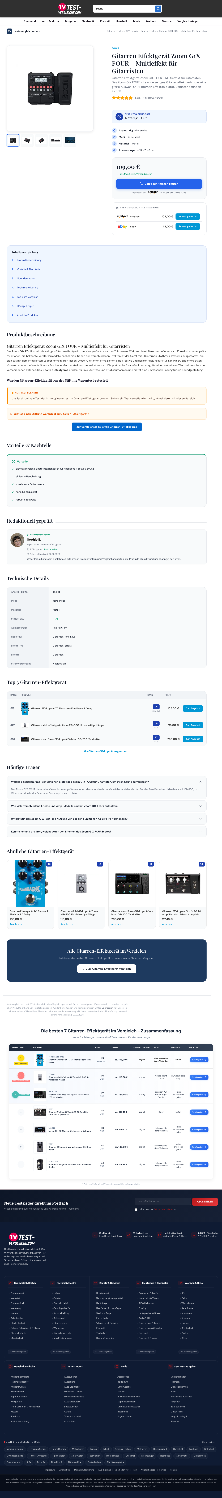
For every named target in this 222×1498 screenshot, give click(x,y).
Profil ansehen (51, 549)
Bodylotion (94, 1456)
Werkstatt (16, 1298)
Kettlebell (209, 1449)
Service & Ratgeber (185, 1366)
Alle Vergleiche (208, 1442)
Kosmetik (101, 1328)
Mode (136, 21)
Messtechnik (17, 1338)
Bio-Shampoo (112, 1456)
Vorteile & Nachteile (28, 269)
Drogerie (70, 21)
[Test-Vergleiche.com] (21, 1239)
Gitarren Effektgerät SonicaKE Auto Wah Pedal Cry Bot (70, 1165)
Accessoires (123, 1377)
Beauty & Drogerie (109, 1283)
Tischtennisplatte (115, 1462)
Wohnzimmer (188, 1303)
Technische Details (27, 287)
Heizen (14, 1313)
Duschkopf (56, 1462)
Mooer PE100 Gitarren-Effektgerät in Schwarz (70, 1131)
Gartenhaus (181, 1456)
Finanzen (175, 1382)
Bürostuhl (178, 1449)
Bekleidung (122, 1382)
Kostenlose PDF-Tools (182, 1397)
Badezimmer (187, 1308)
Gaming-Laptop (123, 1449)
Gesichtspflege (103, 1313)
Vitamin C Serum (15, 1449)
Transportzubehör (73, 1417)
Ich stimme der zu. (158, 1209)
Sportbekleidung (61, 1313)
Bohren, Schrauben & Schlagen (25, 1328)
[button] (106, 781)
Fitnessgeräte (60, 1323)
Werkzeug (16, 1308)
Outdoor (57, 1298)
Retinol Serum (59, 1449)
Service (167, 21)
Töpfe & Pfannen (19, 1397)
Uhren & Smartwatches (128, 1407)
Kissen (184, 1338)
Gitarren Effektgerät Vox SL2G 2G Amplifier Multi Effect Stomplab (68, 1113)
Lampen (185, 1323)
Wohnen (151, 21)
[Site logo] (69, 8)
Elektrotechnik (18, 1323)
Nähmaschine (74, 1462)
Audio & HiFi (145, 1318)
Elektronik (88, 21)
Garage (67, 1412)
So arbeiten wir (109, 1008)
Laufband (193, 1449)
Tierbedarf (101, 1333)
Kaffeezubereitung (20, 1422)
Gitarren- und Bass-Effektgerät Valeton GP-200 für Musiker (66, 739)
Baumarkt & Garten (25, 1283)
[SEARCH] (158, 9)
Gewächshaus (13, 1462)
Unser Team (177, 1412)
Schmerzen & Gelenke (107, 1323)
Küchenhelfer (17, 1392)
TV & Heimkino (146, 1303)
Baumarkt (30, 21)
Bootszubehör (71, 1407)
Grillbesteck (200, 1456)
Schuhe (121, 1392)
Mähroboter (78, 1449)
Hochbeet (165, 1456)
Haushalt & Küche (24, 1366)
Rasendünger (147, 1456)
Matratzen (186, 1313)
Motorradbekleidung (74, 1397)
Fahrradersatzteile (62, 1333)
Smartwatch (77, 1456)
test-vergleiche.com (24, 31)
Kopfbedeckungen (126, 1402)
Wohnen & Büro (194, 1283)
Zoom (115, 48)
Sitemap (175, 1422)
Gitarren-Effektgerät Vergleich (122, 31)
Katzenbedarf (102, 1318)
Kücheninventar (18, 1387)
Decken (185, 1333)
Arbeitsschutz (17, 1318)
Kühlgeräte (16, 1402)
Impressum (50, 1470)
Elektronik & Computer (155, 1283)
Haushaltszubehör (19, 1382)
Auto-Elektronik (72, 1387)
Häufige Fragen (25, 306)
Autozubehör (70, 1377)
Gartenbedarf (17, 1293)
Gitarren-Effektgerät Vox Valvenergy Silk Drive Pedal (70, 1148)
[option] (13, 140)
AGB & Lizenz (104, 1470)
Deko (184, 1298)
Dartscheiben (94, 1462)
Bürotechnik (187, 1328)
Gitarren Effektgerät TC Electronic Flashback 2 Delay (61, 708)
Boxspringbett (160, 1449)
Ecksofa (41, 1462)
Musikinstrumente (62, 1338)
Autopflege (69, 1382)
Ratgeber (175, 1402)
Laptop (93, 1449)
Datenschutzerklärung (163, 1209)
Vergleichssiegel (187, 21)
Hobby (56, 1293)
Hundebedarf (102, 1293)
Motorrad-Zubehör (73, 1392)
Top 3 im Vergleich (27, 296)
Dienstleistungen (179, 1387)
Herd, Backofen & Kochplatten (25, 1407)
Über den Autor (26, 278)
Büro (183, 1293)
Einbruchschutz (18, 1333)
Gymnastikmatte (15, 1456)
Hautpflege (101, 1303)
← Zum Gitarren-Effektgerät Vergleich (107, 969)
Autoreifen (69, 1422)
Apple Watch (59, 1456)
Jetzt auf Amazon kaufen (161, 184)
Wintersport (59, 1328)
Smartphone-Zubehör (149, 1323)
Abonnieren (205, 1202)
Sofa (29, 1462)
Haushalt (121, 21)
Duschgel (130, 1456)
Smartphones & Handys (150, 1328)
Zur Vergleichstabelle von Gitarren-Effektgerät (106, 427)
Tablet (106, 1449)
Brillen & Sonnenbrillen (128, 1397)
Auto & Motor (50, 21)
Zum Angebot (186, 216)
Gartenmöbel (17, 1303)
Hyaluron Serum (38, 1449)
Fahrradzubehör (61, 1303)
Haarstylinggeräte (105, 1338)
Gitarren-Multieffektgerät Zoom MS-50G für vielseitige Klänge (67, 725)
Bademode (122, 1412)
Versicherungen (178, 1377)
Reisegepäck (59, 1318)
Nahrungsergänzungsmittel (109, 1298)
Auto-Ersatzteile (72, 1402)
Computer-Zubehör (148, 1293)
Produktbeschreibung (29, 260)
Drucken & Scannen (148, 1338)
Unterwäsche (124, 1387)
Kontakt (173, 1470)
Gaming (142, 1308)
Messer (14, 1412)
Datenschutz (64, 1470)
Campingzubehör (61, 1308)
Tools (173, 1392)
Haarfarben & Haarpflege (108, 1308)
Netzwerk (144, 1333)
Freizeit (105, 21)
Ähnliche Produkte (27, 315)
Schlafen (185, 1318)
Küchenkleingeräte (20, 1377)
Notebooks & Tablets (149, 1298)
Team (134, 1470)
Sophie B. (34, 539)
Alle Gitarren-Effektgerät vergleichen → (106, 751)
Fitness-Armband (37, 1456)
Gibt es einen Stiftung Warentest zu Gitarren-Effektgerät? (50, 414)
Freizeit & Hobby (66, 1283)
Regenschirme (124, 1417)
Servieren (15, 1417)
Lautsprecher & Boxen (149, 1313)
